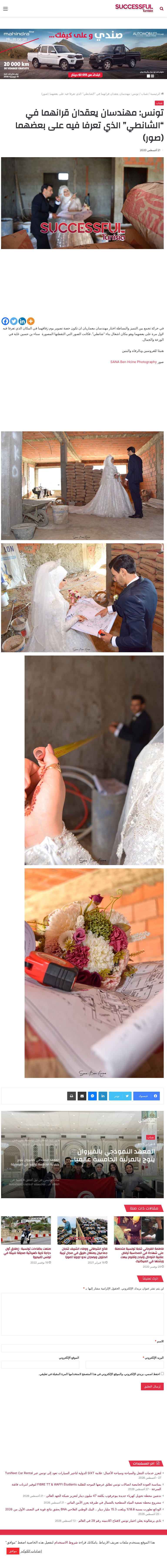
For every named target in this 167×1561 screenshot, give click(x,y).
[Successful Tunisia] (134, 8)
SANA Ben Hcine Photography (133, 362)
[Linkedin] (22, 321)
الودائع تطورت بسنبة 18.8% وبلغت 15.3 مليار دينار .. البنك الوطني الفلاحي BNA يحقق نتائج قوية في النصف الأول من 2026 (83, 1509)
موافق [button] (13, 1551)
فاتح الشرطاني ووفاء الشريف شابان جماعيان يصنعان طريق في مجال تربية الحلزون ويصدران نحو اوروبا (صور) (83, 1253)
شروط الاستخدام (65, 1542)
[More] (31, 321)
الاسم (159, 1341)
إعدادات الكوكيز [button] (31, 1551)
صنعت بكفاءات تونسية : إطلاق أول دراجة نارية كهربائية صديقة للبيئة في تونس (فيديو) (27, 1253)
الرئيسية (155, 93)
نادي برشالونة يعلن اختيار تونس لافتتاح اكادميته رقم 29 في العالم (119, 1520)
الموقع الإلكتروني (69, 1357)
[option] (82, 1154)
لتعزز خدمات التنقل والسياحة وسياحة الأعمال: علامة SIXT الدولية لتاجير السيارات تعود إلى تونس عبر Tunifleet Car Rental (83, 1473)
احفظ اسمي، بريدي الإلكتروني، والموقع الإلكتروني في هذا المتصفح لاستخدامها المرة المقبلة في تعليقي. (99, 1374)
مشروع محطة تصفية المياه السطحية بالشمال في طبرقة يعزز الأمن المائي (114, 1502)
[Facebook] (5, 321)
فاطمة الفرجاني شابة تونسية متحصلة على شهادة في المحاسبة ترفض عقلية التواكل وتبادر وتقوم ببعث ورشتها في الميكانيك (139, 1255)
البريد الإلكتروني (153, 1357)
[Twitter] (14, 321)
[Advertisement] (82, 286)
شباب (144, 93)
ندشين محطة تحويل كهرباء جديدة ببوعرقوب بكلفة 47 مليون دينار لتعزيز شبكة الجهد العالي (103, 1495)
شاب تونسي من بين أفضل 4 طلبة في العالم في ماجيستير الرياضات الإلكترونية (113, 1155)
